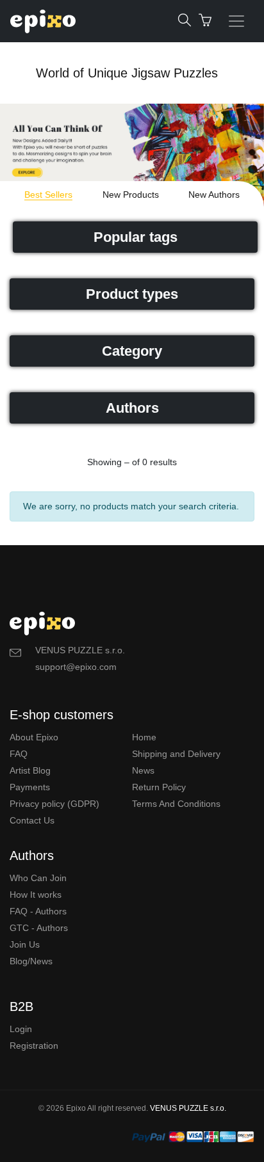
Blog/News (31, 961)
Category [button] (132, 351)
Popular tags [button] (135, 237)
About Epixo (34, 737)
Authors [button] (132, 408)
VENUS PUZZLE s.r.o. (188, 1108)
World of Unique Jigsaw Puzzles (127, 73)
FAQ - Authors (38, 911)
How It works (36, 894)
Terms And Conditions (176, 804)
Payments (30, 787)
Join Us (25, 944)
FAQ (19, 754)
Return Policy (159, 787)
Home (144, 737)
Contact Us (32, 820)
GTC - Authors (39, 928)
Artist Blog (30, 770)
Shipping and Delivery (176, 754)
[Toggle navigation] (236, 21)
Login (21, 1029)
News (143, 770)
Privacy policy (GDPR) (54, 804)
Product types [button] (132, 294)
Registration (34, 1045)
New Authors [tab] (214, 194)
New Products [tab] (131, 194)
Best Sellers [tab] (48, 194)
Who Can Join (38, 878)
